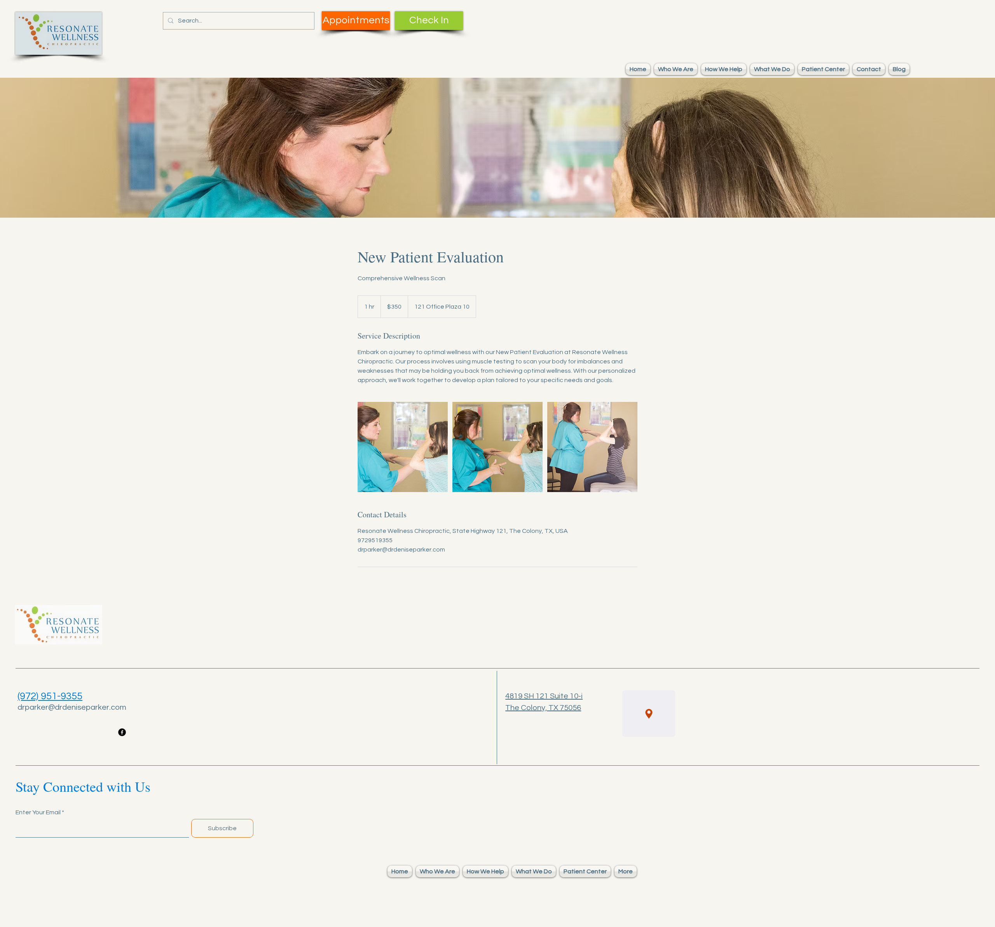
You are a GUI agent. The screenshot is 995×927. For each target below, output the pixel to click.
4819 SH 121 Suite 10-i (544, 696)
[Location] (648, 713)
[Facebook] (122, 732)
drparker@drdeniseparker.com (71, 707)
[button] (675, 69)
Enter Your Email (38, 812)
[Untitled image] (403, 447)
